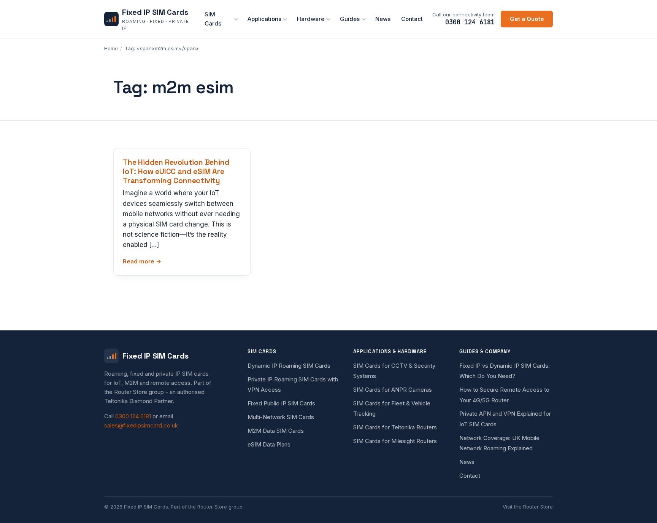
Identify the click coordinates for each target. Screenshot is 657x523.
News (382, 18)
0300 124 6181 (470, 22)
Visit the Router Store (528, 507)
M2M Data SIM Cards (276, 430)
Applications (264, 18)
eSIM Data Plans (269, 444)
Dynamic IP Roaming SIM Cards (289, 365)
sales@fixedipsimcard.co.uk (141, 425)
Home (111, 48)
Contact (412, 18)
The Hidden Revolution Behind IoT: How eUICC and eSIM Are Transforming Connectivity (176, 171)
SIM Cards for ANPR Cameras (392, 389)
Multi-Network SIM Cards (281, 417)
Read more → (142, 261)
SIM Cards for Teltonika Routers (395, 427)
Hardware (310, 18)
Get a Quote (527, 18)
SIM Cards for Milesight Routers (395, 441)
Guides (350, 18)
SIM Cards (213, 19)
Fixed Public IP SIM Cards (281, 403)
